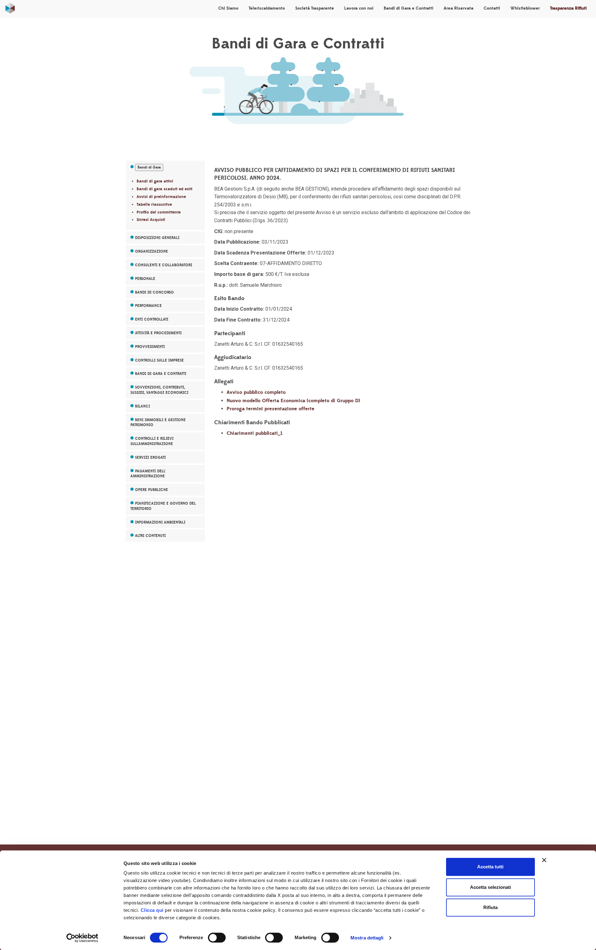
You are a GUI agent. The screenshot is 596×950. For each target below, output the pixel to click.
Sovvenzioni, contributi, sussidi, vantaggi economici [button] (159, 390)
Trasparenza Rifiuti (568, 8)
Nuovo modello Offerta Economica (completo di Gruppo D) (293, 401)
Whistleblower (525, 8)
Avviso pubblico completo (256, 392)
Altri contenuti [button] (150, 535)
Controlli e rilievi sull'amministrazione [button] (152, 441)
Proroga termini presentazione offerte (270, 409)
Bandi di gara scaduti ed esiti (164, 189)
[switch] (217, 938)
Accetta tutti (490, 866)
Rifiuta (490, 907)
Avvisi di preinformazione (161, 196)
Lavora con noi (358, 8)
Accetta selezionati (490, 887)
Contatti (492, 8)
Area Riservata (458, 8)
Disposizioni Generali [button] (157, 237)
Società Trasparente (314, 8)
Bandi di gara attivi (155, 181)
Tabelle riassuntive (154, 204)
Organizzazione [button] (151, 251)
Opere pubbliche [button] (151, 489)
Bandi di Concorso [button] (154, 292)
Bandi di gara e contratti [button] (160, 373)
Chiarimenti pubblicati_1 (254, 433)
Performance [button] (148, 305)
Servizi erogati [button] (150, 457)
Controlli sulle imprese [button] (159, 360)
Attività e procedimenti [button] (158, 333)
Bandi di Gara (149, 167)
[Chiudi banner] (544, 860)
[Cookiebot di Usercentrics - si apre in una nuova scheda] (82, 938)
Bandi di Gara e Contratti (408, 8)
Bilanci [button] (142, 406)
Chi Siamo (228, 8)
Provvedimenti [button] (150, 346)
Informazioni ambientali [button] (160, 522)
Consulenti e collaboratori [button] (163, 265)
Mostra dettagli (367, 937)
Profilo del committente (159, 212)
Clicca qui (152, 910)
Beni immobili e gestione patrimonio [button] (158, 422)
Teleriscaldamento (267, 8)
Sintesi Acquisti (151, 219)
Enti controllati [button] (151, 319)
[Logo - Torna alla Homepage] (10, 6)
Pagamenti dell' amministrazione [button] (148, 474)
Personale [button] (145, 278)
